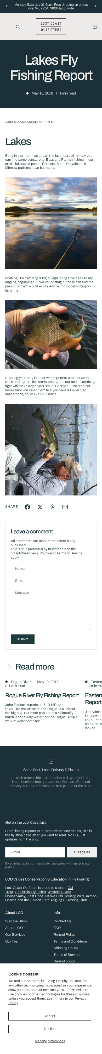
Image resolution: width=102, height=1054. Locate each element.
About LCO (14, 928)
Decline (49, 1029)
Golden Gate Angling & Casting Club (58, 900)
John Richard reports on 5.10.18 (29, 122)
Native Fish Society (60, 896)
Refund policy (64, 961)
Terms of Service (69, 553)
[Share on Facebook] (27, 507)
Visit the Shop (16, 921)
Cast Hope (35, 896)
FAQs (58, 928)
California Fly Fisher (30, 892)
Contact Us (62, 921)
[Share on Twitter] (40, 507)
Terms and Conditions (71, 941)
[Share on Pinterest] (52, 507)
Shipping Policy (66, 948)
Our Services (15, 934)
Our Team (13, 941)
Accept (49, 1016)
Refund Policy (64, 934)
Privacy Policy (38, 553)
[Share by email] (65, 507)
